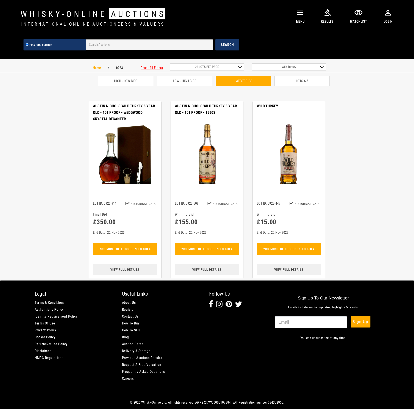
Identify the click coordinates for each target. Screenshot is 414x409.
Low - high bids (184, 81)
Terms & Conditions (49, 303)
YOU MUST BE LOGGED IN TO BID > (125, 249)
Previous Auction (41, 45)
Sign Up (360, 321)
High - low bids (125, 81)
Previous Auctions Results (142, 358)
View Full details (125, 269)
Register (128, 309)
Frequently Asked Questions (143, 372)
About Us (129, 303)
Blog (125, 337)
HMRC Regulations (49, 358)
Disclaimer (43, 351)
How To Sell (131, 330)
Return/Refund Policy (51, 344)
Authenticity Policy (49, 309)
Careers (128, 378)
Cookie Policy (45, 337)
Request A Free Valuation (141, 365)
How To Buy (131, 323)
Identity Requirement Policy (56, 316)
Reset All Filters (152, 68)
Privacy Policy (45, 330)
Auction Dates (132, 344)
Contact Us (130, 316)
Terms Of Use (45, 323)
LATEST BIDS (243, 81)
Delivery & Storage (136, 351)
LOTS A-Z (302, 81)
